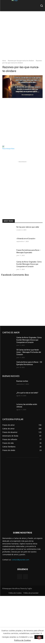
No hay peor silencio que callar (27, 227)
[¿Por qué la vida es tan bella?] (8, 396)
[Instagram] (25, 576)
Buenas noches (22, 381)
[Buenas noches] (8, 384)
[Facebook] (19, 576)
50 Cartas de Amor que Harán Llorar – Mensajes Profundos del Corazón (28, 352)
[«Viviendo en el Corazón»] (8, 241)
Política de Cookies (22, 640)
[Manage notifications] (39, 638)
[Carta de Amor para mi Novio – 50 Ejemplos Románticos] (8, 365)
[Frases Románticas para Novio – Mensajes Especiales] (8, 253)
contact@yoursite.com (20, 560)
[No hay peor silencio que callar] (8, 230)
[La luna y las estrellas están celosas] (8, 407)
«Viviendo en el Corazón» (25, 239)
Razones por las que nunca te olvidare (21, 61)
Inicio (4, 61)
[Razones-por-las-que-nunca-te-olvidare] (22, 109)
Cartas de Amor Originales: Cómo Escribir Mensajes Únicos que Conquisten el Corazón (29, 264)
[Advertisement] (22, 34)
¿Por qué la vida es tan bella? (27, 393)
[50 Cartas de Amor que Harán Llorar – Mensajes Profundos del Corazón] (8, 353)
